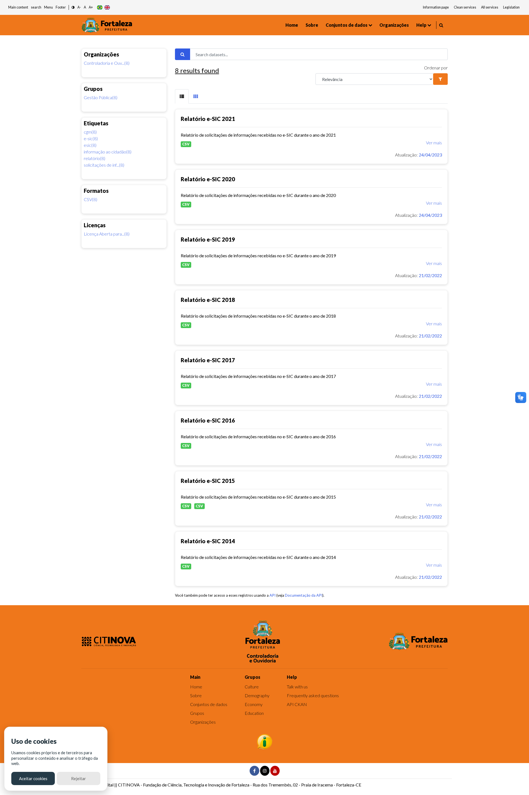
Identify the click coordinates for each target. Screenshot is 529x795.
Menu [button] (48, 7)
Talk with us (297, 686)
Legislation (511, 7)
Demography (257, 695)
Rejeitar (78, 778)
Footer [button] (61, 7)
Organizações (394, 25)
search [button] (36, 7)
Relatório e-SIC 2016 (208, 420)
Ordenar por (436, 67)
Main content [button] (18, 7)
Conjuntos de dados (347, 25)
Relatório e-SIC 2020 (208, 179)
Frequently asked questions (313, 695)
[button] (73, 7)
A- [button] (79, 7)
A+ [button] (91, 7)
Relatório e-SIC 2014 (208, 541)
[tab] (182, 96)
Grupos (197, 713)
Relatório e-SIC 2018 (208, 299)
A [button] (85, 7)
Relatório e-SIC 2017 (208, 360)
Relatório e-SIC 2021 (208, 118)
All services (489, 7)
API (272, 595)
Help (421, 25)
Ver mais (434, 142)
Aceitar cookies (33, 778)
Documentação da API (303, 595)
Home (291, 25)
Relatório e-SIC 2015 (208, 480)
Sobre (312, 25)
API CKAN (297, 704)
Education (254, 713)
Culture (252, 686)
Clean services (465, 7)
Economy (254, 704)
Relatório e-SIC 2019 (208, 239)
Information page (436, 7)
